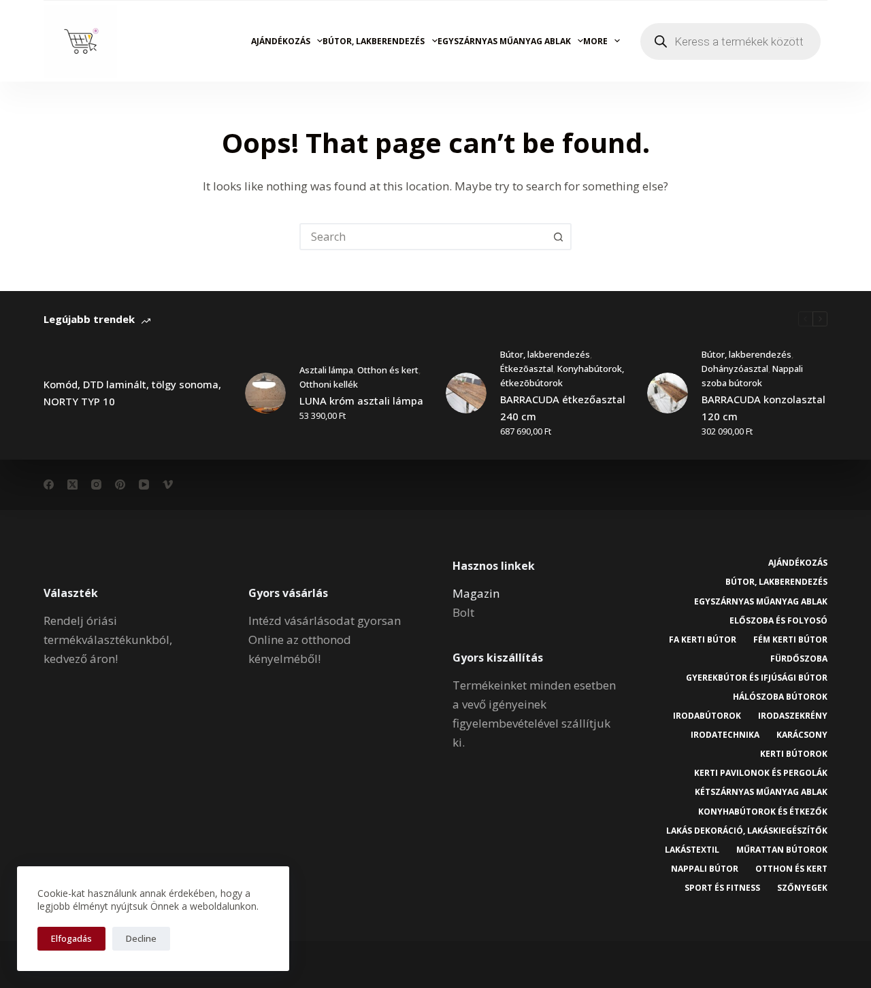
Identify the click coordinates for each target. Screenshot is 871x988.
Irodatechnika (725, 735)
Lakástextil (692, 850)
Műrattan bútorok (781, 850)
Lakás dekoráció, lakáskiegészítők (746, 830)
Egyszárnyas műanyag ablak (504, 41)
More (595, 41)
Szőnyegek (802, 888)
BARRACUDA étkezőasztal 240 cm (562, 407)
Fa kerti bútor (702, 639)
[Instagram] (96, 484)
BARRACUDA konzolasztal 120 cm (763, 407)
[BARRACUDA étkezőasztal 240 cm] (466, 393)
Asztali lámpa (326, 370)
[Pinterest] (120, 484)
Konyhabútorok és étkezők (762, 811)
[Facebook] (49, 484)
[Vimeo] (168, 484)
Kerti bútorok (793, 754)
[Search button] (558, 236)
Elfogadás (71, 938)
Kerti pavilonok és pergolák (760, 773)
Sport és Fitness (722, 888)
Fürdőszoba (798, 658)
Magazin (476, 593)
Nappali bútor (704, 869)
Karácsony (801, 735)
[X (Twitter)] (72, 484)
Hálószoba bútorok (780, 697)
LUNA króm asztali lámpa (361, 400)
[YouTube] (144, 484)
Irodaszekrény (792, 716)
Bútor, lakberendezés (374, 41)
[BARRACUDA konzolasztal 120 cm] (667, 393)
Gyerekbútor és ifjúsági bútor (756, 677)
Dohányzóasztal (735, 368)
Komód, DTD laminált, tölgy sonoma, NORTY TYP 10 (132, 392)
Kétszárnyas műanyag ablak (761, 792)
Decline (141, 938)
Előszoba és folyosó (778, 620)
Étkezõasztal (526, 368)
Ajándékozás (280, 41)
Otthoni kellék (328, 384)
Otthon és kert (387, 370)
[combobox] (423, 236)
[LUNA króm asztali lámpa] (265, 393)
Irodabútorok (707, 716)
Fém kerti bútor (790, 639)
